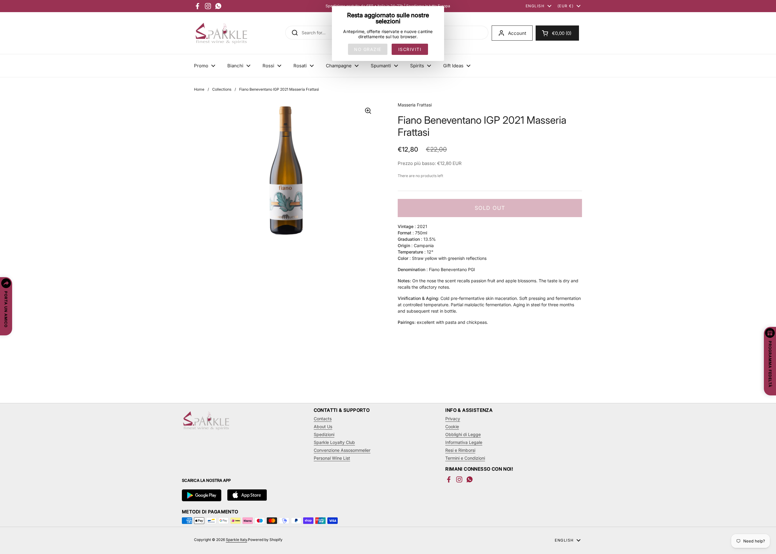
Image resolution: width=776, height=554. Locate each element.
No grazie (367, 49)
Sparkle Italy (236, 539)
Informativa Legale (463, 442)
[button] (557, 33)
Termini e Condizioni (465, 458)
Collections (221, 89)
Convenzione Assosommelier (342, 450)
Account (517, 33)
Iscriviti (410, 49)
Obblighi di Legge (463, 434)
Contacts (323, 418)
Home (199, 89)
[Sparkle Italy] (221, 33)
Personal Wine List (332, 458)
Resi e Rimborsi (460, 450)
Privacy (452, 418)
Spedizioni (324, 434)
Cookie (452, 426)
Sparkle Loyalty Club (334, 442)
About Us (323, 426)
